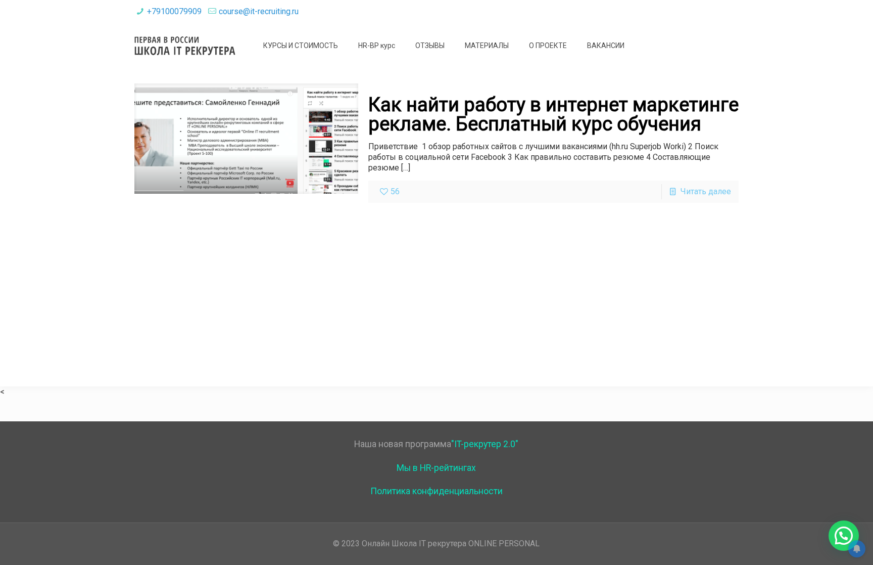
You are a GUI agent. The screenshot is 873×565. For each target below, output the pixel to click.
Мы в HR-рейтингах (436, 468)
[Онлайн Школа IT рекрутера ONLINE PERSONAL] (184, 45)
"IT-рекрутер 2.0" (484, 444)
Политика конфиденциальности (436, 491)
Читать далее (706, 191)
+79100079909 (174, 11)
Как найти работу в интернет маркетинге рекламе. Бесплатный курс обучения (553, 114)
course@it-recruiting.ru (259, 11)
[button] (844, 535)
